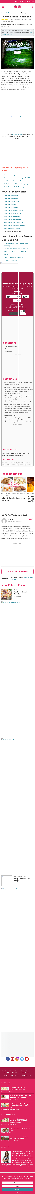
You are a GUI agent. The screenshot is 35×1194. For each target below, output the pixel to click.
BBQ (16, 589)
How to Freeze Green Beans (13, 210)
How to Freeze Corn (11, 204)
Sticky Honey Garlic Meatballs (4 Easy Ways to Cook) (20, 1096)
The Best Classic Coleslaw (21, 593)
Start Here (12, 1070)
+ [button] (24, 311)
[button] (2, 20)
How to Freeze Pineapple (12, 219)
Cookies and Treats (10, 493)
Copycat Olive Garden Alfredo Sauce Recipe (17, 1088)
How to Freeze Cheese (11, 201)
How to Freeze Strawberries (13, 222)
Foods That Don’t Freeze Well (14, 257)
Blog (16, 1)
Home (3, 13)
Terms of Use (14, 1075)
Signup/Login (29, 1)
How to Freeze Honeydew (12, 213)
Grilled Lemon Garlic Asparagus (14, 187)
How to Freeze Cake (11, 198)
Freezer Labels (17, 134)
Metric (23, 314)
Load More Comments (17, 571)
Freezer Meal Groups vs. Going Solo (16, 248)
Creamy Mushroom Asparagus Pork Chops (18, 178)
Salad (7, 495)
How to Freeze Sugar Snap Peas (14, 225)
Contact (22, 1)
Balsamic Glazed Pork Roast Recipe (20, 1129)
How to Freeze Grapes (11, 207)
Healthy (17, 876)
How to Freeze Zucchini (12, 228)
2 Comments (27, 19)
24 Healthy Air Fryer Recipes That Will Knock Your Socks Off (20, 1105)
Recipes (8, 13)
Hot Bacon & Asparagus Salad (14, 181)
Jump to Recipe (7, 21)
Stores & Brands (11, 1072)
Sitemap (5, 1075)
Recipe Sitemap (25, 1072)
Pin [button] (26, 297)
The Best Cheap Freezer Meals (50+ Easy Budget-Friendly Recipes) (18, 1120)
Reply (31, 519)
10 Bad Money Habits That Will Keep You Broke (19, 1137)
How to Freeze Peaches (12, 216)
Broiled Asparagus (10, 175)
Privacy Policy (27, 1075)
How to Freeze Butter (11, 195)
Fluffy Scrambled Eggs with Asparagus (17, 184)
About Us (29, 1070)
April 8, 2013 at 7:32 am (15, 521)
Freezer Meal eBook (11, 260)
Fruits (25, 876)
